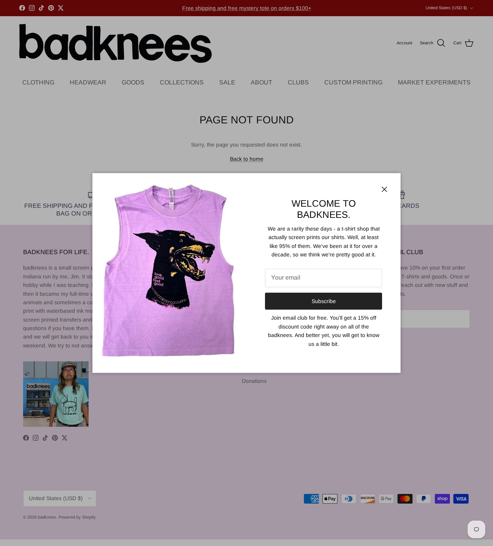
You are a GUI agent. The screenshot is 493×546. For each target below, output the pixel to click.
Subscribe (324, 301)
